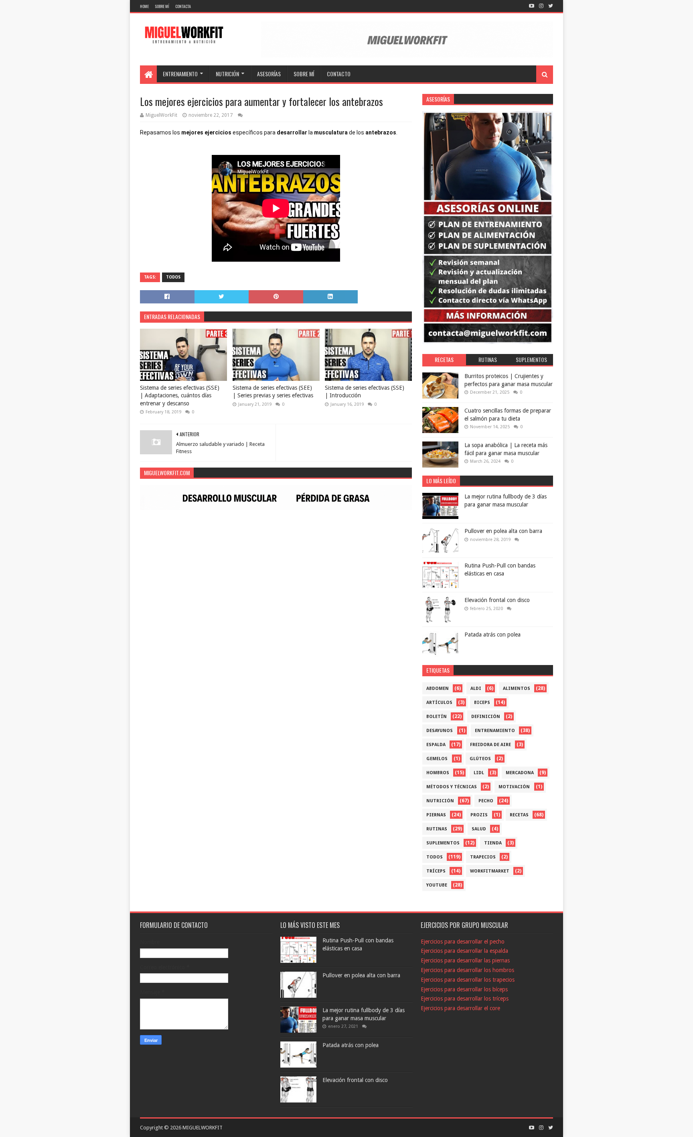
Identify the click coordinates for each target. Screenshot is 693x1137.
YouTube (436, 885)
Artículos (439, 702)
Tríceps (436, 871)
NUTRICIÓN (227, 73)
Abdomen (437, 688)
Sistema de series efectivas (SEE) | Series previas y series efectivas (273, 391)
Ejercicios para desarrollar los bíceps (464, 989)
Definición (485, 716)
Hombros (437, 772)
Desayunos (439, 730)
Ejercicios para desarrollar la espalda (464, 951)
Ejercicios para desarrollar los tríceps (465, 998)
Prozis (479, 815)
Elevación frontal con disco (497, 600)
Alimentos (516, 688)
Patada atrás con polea (492, 634)
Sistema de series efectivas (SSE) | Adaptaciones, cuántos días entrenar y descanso (179, 395)
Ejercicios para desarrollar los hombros (467, 970)
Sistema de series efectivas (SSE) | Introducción (364, 391)
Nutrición (440, 800)
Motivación (514, 786)
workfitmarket (489, 871)
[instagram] (541, 6)
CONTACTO (339, 73)
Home (144, 6)
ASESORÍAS (269, 73)
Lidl (479, 772)
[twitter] (550, 6)
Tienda (493, 843)
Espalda (436, 744)
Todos (173, 277)
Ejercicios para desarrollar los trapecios (468, 979)
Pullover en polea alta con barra (503, 531)
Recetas (519, 815)
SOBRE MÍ (304, 73)
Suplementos (443, 843)
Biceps (482, 702)
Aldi (475, 688)
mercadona (520, 772)
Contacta (183, 6)
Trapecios (483, 857)
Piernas (436, 815)
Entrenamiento (495, 730)
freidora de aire (490, 744)
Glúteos (480, 758)
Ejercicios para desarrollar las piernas (465, 960)
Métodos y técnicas (451, 786)
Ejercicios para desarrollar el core (460, 1008)
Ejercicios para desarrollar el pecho (463, 941)
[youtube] (531, 6)
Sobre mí (162, 6)
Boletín (436, 716)
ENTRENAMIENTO (180, 73)
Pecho (485, 800)
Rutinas (436, 829)
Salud (479, 829)
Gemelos (437, 758)
